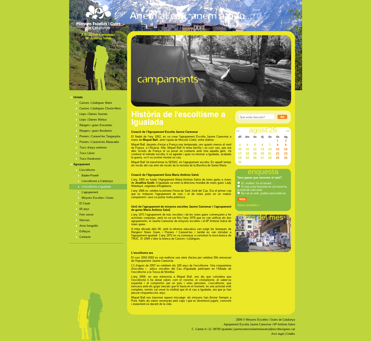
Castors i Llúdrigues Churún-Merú (100, 108)
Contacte (85, 237)
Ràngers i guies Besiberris (95, 130)
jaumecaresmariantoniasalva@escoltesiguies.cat (264, 329)
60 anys (84, 209)
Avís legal (277, 333)
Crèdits (290, 333)
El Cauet (84, 203)
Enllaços (84, 231)
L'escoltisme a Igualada (96, 186)
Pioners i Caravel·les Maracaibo (99, 142)
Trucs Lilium (87, 153)
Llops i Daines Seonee (93, 114)
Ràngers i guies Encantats (95, 125)
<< (238, 131)
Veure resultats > (248, 205)
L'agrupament (90, 192)
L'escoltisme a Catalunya (97, 181)
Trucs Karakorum (90, 158)
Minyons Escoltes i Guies (98, 197)
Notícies (84, 220)
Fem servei (86, 214)
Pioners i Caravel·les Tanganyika (99, 136)
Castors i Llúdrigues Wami (95, 102)
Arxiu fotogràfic (88, 225)
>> (288, 131)
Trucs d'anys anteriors (93, 147)
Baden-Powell (90, 175)
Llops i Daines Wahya (92, 119)
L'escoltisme (87, 169)
